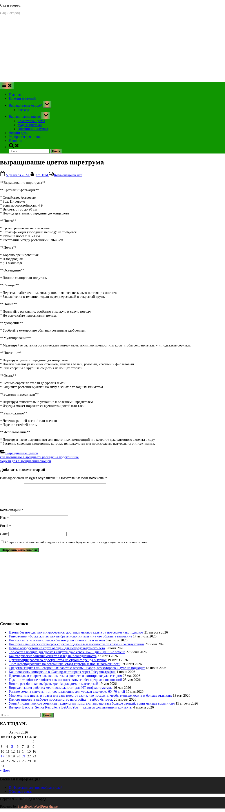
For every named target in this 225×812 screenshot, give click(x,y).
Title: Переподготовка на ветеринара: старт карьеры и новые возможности (64, 664)
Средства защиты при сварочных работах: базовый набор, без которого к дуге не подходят (77, 668)
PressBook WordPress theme (38, 806)
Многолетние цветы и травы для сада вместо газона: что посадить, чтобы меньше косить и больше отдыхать (90, 695)
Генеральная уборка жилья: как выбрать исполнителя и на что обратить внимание (70, 636)
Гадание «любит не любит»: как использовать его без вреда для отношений (65, 680)
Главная (15, 94)
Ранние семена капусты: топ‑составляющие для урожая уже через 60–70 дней (67, 691)
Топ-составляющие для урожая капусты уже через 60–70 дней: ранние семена (67, 652)
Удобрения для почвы (25, 137)
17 (2, 756)
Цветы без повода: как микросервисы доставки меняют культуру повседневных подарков (76, 632)
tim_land (42, 175)
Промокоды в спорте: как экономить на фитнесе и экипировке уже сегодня (65, 676)
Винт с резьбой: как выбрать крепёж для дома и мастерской (53, 683)
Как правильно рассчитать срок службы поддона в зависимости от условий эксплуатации (76, 644)
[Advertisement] (112, 49)
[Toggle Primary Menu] (7, 85)
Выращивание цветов (25, 116)
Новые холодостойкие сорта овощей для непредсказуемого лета (57, 648)
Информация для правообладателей (35, 787)
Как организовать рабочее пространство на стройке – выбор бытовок (61, 699)
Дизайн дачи (18, 133)
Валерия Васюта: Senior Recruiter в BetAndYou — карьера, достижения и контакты (70, 707)
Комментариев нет (68, 175)
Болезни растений (22, 98)
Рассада (23, 110)
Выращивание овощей (26, 105)
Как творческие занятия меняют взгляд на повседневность (52, 656)
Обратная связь (20, 791)
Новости (15, 141)
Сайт (3, 534)
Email (5, 526)
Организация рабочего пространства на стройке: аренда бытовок (58, 660)
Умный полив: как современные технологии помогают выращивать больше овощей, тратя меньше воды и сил (92, 703)
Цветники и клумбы (33, 129)
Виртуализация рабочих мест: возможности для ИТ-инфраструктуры (60, 687)
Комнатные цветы (31, 121)
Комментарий (11, 510)
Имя (4, 517)
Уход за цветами (30, 125)
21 (23, 756)
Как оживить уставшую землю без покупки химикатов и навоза (57, 640)
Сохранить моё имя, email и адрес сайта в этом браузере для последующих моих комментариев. (76, 542)
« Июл (5, 770)
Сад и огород (10, 5)
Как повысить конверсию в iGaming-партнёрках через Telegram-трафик (62, 672)
